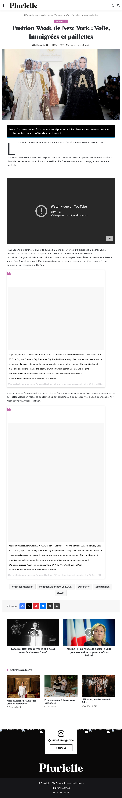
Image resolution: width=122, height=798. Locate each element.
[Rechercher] (118, 6)
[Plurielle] (23, 5)
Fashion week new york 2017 (56, 586)
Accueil (29, 15)
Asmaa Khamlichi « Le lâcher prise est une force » (21, 702)
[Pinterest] (36, 606)
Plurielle (80, 783)
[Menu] (3, 6)
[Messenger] (43, 606)
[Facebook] (22, 606)
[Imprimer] (57, 606)
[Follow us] (61, 735)
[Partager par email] (50, 606)
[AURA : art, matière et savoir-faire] (98, 685)
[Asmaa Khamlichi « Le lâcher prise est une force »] (23, 686)
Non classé (40, 15)
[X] (29, 606)
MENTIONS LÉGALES (61, 788)
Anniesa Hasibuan (23, 586)
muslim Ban (103, 586)
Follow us (61, 747)
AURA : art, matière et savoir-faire (96, 701)
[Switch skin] (113, 6)
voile (61, 592)
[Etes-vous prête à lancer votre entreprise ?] (61, 686)
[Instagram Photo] (11, 740)
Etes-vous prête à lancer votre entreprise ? (59, 702)
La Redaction (40, 45)
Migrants (85, 586)
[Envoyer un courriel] (47, 45)
